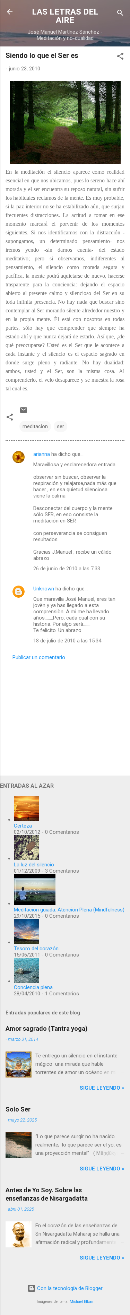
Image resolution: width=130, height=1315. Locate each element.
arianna (41, 454)
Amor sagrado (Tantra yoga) (47, 1028)
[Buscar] (120, 14)
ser (60, 426)
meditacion (35, 426)
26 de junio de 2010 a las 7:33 (66, 568)
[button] (120, 57)
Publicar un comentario (38, 657)
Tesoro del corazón (36, 948)
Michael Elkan (81, 1301)
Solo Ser (18, 1109)
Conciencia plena (33, 987)
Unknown (43, 589)
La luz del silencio (34, 865)
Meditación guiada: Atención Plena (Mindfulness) (69, 910)
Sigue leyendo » (102, 1088)
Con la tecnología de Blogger (69, 1288)
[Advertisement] (65, 715)
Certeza (23, 826)
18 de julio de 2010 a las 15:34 (67, 641)
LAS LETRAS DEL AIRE (65, 16)
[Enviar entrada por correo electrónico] (23, 412)
